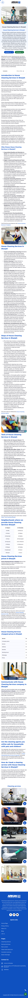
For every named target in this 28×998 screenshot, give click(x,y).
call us (3, 933)
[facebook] (10, 914)
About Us (3, 928)
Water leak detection (7, 949)
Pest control (4, 947)
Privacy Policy (5, 926)
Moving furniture (5, 944)
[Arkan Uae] (14, 896)
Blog (2, 931)
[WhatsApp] (25, 994)
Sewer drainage (5, 954)
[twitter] (14, 914)
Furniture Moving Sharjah (17, 303)
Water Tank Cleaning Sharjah (8, 517)
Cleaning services (6, 941)
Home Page (4, 923)
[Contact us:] (25, 990)
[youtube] (17, 914)
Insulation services (6, 952)
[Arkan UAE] (15, 2)
